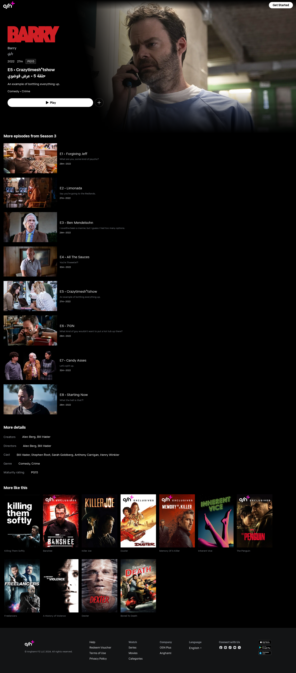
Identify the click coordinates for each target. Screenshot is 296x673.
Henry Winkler (109, 455)
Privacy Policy (98, 659)
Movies (133, 653)
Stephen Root (40, 455)
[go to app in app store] (264, 642)
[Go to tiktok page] (230, 648)
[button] (281, 5)
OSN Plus (165, 647)
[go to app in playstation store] (264, 653)
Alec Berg (29, 437)
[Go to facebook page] (221, 648)
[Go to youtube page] (235, 648)
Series (132, 647)
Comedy (24, 463)
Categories (136, 659)
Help (92, 642)
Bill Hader (43, 437)
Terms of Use (97, 653)
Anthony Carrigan (87, 455)
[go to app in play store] (264, 647)
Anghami (165, 653)
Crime (35, 463)
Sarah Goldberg (62, 455)
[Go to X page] (239, 648)
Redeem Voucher (100, 647)
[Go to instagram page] (225, 648)
